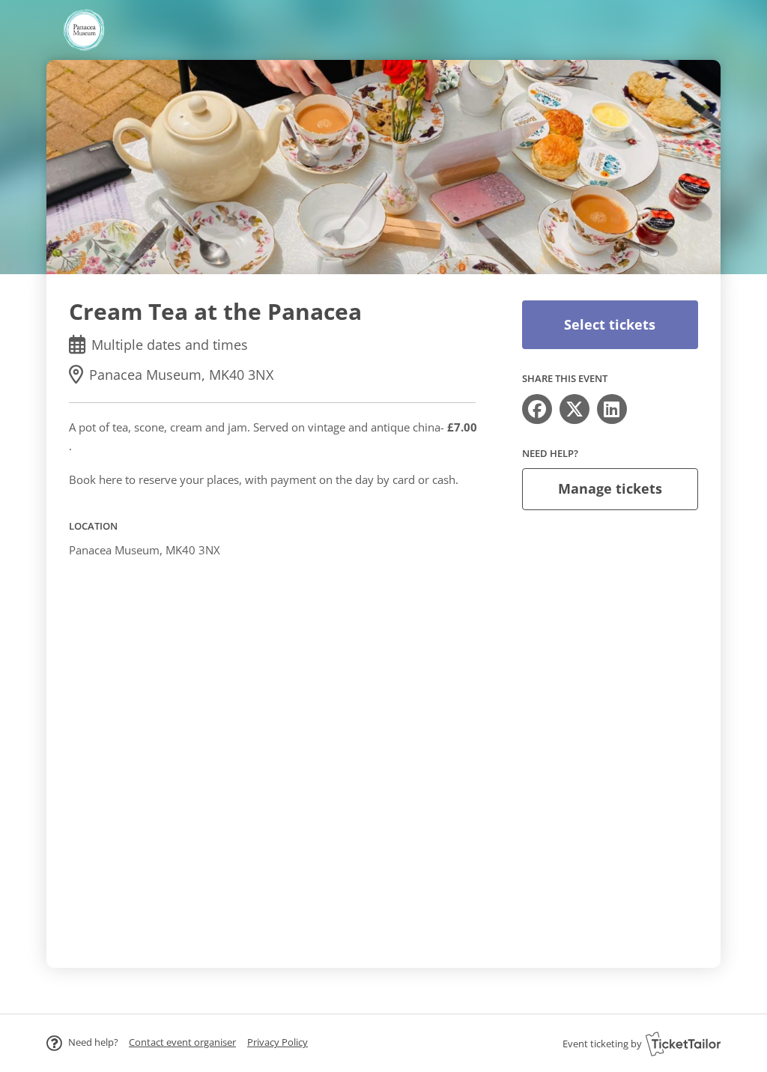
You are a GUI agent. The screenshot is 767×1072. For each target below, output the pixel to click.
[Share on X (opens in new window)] (574, 409)
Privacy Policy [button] (277, 1042)
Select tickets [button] (609, 324)
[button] (182, 1042)
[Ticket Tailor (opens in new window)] (683, 1043)
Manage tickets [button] (610, 488)
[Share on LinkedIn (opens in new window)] (612, 409)
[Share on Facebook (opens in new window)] (537, 409)
